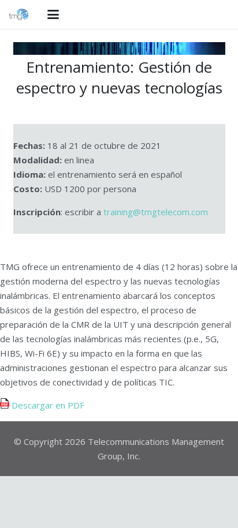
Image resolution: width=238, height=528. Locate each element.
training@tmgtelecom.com (155, 212)
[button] (53, 14)
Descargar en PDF (46, 405)
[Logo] (18, 14)
